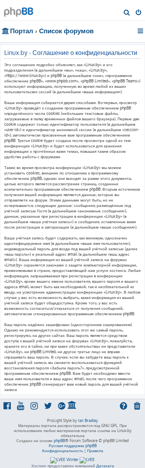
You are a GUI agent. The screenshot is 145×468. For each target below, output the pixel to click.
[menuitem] (127, 13)
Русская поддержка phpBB (73, 445)
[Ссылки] (141, 31)
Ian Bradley (88, 420)
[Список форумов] (18, 10)
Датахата (105, 465)
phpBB (59, 440)
